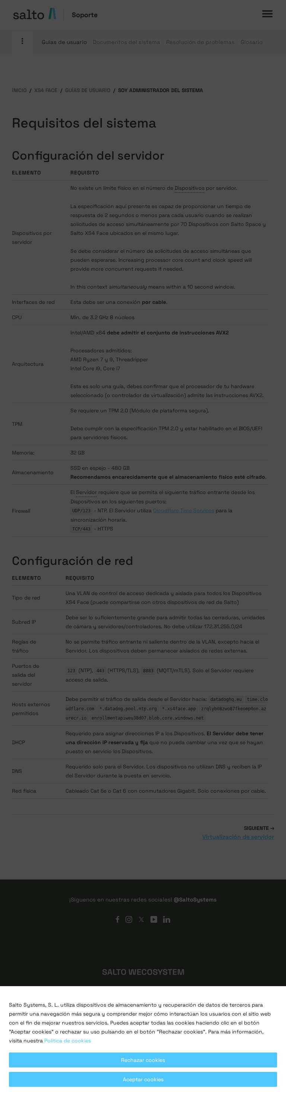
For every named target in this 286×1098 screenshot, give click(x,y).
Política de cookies (67, 1040)
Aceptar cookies (143, 1079)
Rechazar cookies (143, 1060)
